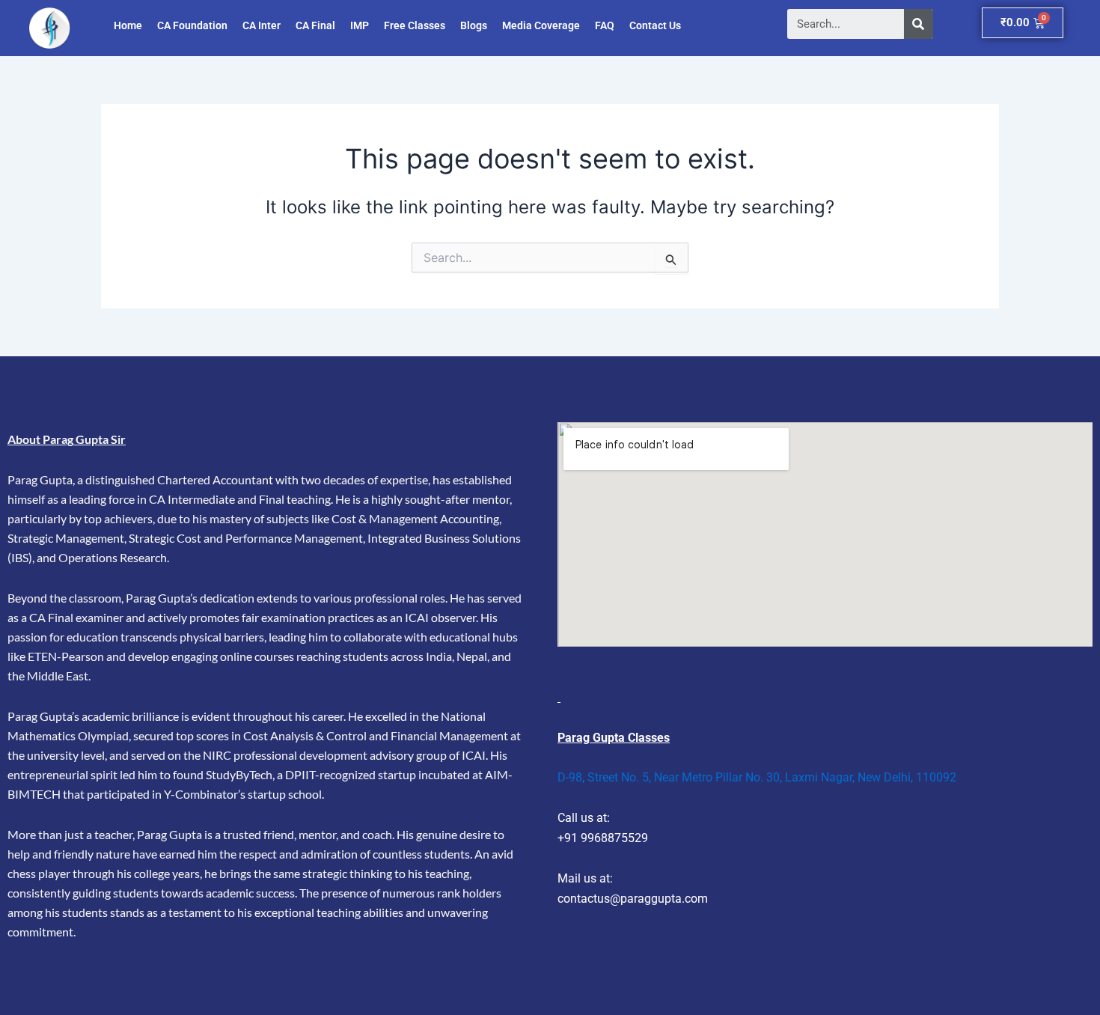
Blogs (473, 25)
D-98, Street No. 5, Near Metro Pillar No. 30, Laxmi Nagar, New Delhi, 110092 (756, 777)
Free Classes (414, 25)
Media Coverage (541, 25)
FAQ (604, 25)
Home (128, 25)
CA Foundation (192, 25)
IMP (359, 25)
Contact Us (655, 25)
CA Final (315, 25)
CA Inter (261, 25)
